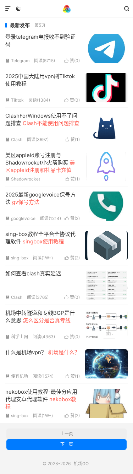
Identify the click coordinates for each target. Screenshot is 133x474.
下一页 (66, 444)
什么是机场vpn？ (42, 352)
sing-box (16, 257)
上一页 (66, 433)
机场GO (66, 9)
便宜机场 (16, 376)
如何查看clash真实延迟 (33, 273)
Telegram (17, 60)
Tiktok (14, 100)
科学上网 (16, 336)
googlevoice (20, 218)
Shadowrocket (22, 179)
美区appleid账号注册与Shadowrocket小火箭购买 (40, 162)
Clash (13, 139)
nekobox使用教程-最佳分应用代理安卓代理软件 (41, 399)
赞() (72, 60)
